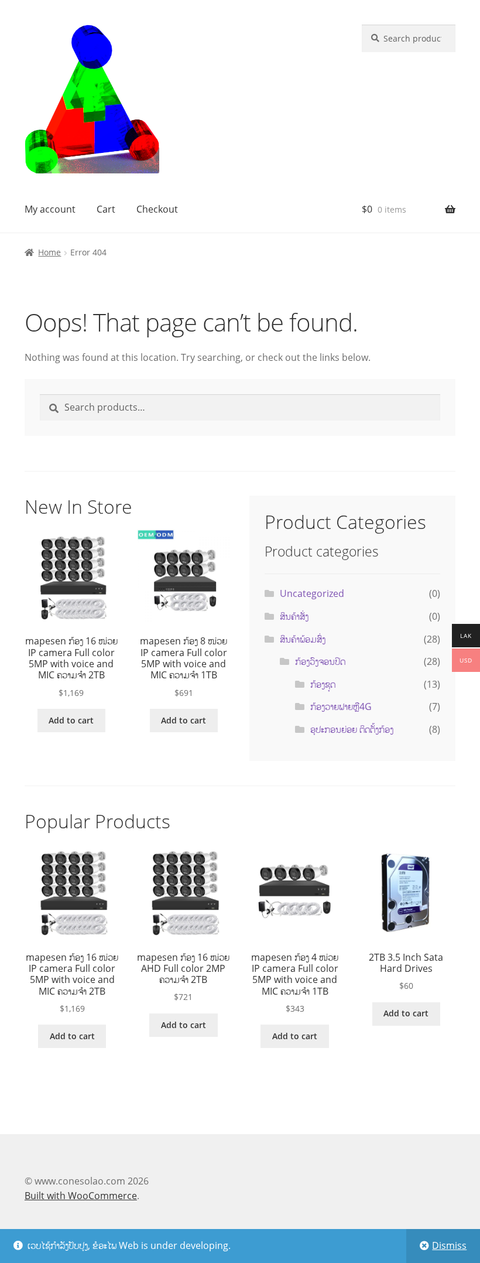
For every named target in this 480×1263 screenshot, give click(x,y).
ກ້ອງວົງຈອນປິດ (320, 661)
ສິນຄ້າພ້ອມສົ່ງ (302, 639)
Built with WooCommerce (81, 1195)
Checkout (157, 209)
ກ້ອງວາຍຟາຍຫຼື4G (341, 706)
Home (49, 252)
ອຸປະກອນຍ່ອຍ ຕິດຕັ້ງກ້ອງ (351, 729)
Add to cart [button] (71, 720)
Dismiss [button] (449, 1245)
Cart (106, 209)
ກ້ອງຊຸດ (322, 684)
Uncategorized (312, 593)
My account (50, 209)
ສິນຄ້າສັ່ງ (294, 616)
